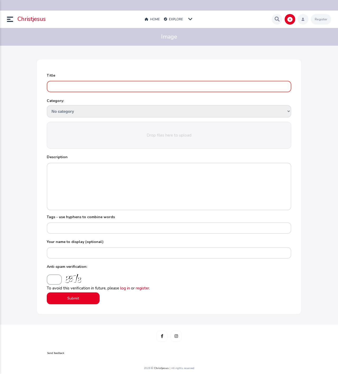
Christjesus (31, 19)
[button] (12, 19)
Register (321, 19)
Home (154, 19)
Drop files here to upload (169, 135)
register (142, 288)
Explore (175, 19)
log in (125, 288)
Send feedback (55, 353)
